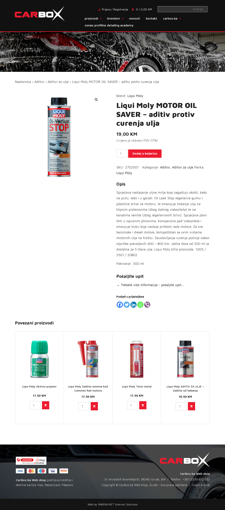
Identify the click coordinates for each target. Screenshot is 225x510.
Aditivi (39, 82)
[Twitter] (127, 305)
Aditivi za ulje (58, 82)
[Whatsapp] (140, 305)
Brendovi (113, 18)
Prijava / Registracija (115, 9)
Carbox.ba (170, 18)
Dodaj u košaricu (145, 153)
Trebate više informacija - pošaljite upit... (150, 285)
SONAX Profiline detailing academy (109, 25)
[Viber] (147, 305)
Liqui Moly (135, 96)
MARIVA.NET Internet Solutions (118, 504)
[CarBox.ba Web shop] (42, 13)
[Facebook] (120, 305)
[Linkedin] (133, 305)
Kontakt (151, 18)
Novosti (134, 18)
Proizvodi (91, 18)
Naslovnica (23, 82)
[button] (96, 99)
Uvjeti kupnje (201, 485)
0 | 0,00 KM (144, 9)
